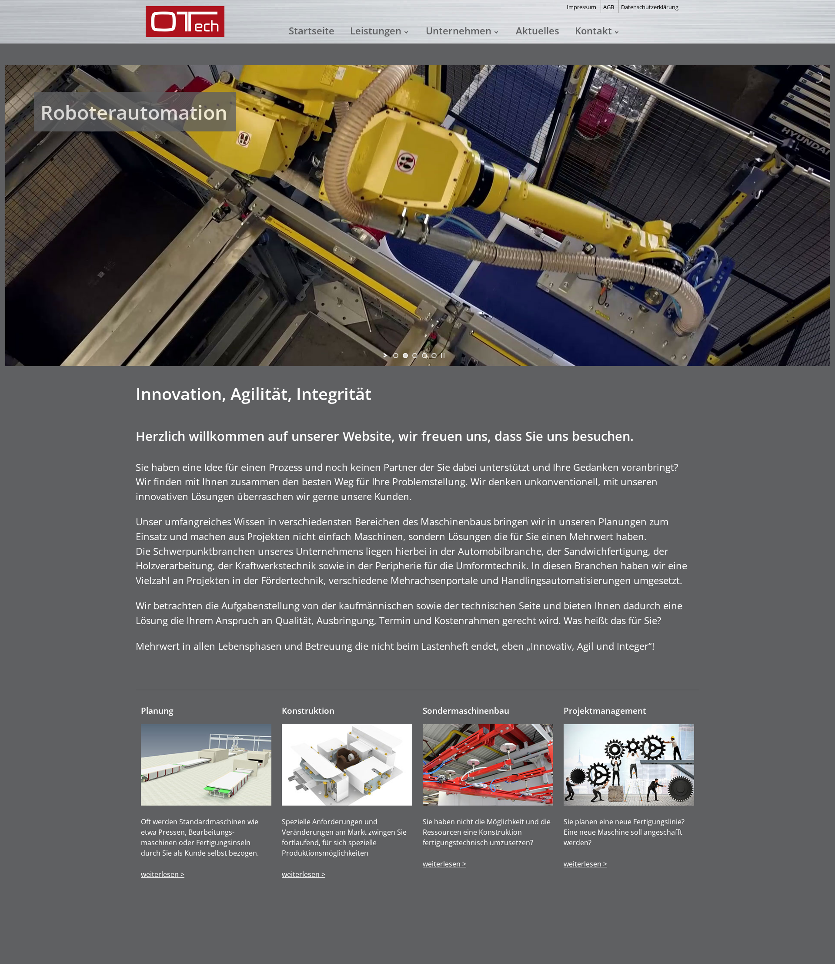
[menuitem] (311, 30)
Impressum (581, 7)
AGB (608, 7)
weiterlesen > (162, 874)
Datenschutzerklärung (649, 7)
